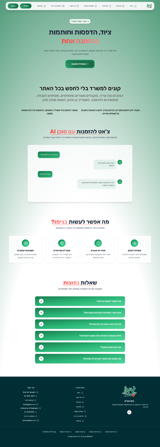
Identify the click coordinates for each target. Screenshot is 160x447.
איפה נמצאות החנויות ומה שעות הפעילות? (100, 335)
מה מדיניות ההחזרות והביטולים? (105, 324)
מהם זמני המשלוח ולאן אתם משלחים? (102, 312)
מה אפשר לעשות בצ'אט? (109, 301)
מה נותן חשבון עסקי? (110, 347)
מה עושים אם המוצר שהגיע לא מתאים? (102, 358)
